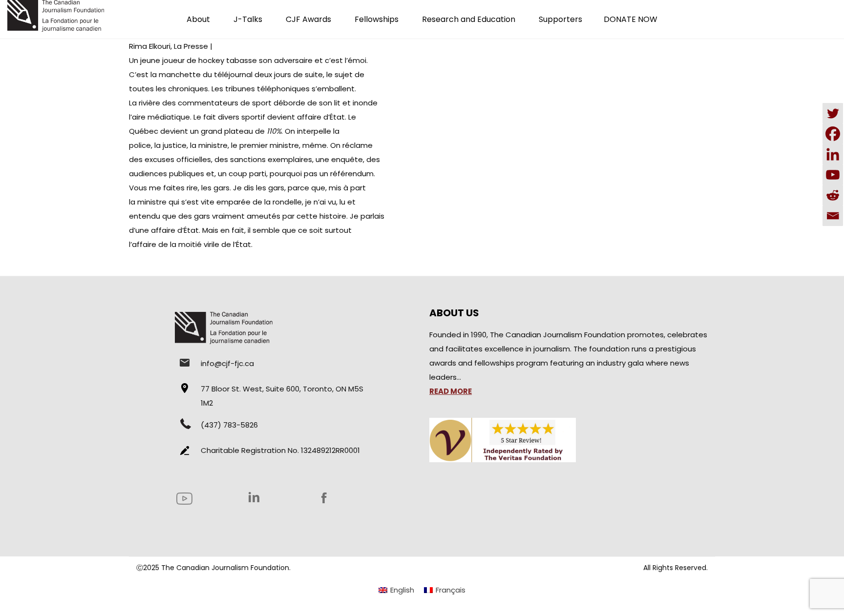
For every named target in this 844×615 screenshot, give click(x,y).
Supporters (560, 19)
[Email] (833, 215)
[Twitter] (833, 113)
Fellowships (377, 19)
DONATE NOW (630, 19)
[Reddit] (833, 195)
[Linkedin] (833, 154)
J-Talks (247, 19)
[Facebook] (833, 133)
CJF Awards (308, 19)
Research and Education (468, 19)
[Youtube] (833, 174)
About (198, 19)
